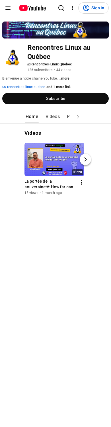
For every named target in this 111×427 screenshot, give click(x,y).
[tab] (32, 116)
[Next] (85, 159)
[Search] (61, 8)
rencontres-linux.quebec (25, 87)
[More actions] (81, 182)
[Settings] (72, 8)
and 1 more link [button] (58, 87)
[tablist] (55, 116)
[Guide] (8, 8)
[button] (78, 116)
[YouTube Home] (32, 8)
